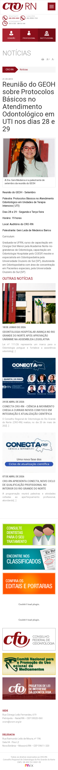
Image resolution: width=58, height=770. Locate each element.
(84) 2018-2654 (14, 18)
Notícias (24, 69)
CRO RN (10, 69)
